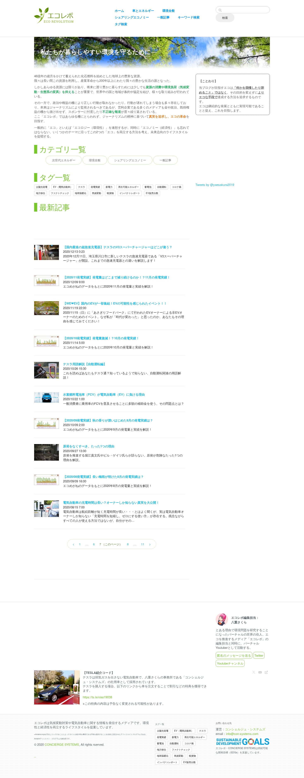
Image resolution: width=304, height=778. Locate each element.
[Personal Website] (266, 672)
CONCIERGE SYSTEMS (62, 744)
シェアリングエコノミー (132, 17)
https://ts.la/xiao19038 (97, 697)
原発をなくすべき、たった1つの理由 (88, 446)
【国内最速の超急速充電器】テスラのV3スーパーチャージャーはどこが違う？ (117, 247)
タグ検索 (121, 24)
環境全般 (168, 10)
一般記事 (163, 17)
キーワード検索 (189, 17)
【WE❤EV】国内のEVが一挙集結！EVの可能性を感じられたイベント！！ (115, 303)
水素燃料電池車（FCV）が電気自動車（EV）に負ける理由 (104, 394)
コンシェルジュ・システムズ (245, 729)
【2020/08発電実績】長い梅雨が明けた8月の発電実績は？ (103, 476)
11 (142, 544)
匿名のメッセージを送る (234, 655)
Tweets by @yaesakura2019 (214, 184)
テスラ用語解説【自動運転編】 (85, 364)
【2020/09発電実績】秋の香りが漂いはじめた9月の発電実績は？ (108, 420)
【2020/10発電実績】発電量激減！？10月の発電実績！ (101, 338)
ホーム (119, 10)
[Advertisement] (111, 226)
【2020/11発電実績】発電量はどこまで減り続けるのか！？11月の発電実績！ (116, 277)
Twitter (258, 655)
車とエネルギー (143, 10)
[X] (253, 672)
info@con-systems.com (242, 733)
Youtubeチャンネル (230, 663)
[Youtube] (260, 672)
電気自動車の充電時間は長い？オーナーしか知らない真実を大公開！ (111, 502)
